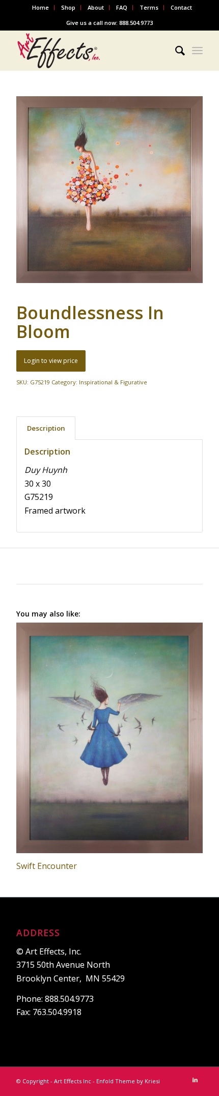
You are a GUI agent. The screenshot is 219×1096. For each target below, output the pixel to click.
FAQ (121, 7)
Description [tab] (46, 428)
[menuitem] (40, 7)
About (96, 7)
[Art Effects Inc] (90, 50)
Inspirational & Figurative (113, 382)
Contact (181, 7)
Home (40, 7)
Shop (68, 7)
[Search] (175, 50)
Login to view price (51, 360)
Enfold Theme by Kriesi (128, 1081)
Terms (149, 7)
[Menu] (197, 50)
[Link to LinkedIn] (195, 1079)
